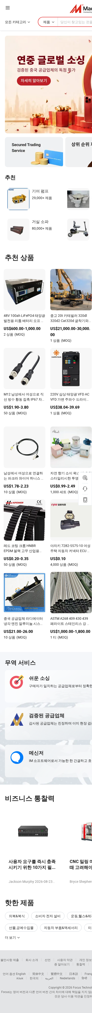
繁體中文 (57, 974)
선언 (48, 960)
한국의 (34, 978)
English (21, 974)
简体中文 (38, 974)
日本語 (73, 974)
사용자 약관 (65, 960)
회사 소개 (32, 960)
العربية (49, 978)
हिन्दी (84, 978)
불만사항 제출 (9, 960)
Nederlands (67, 978)
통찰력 (80, 964)
